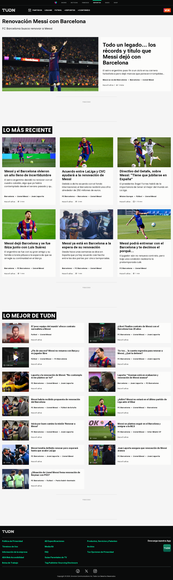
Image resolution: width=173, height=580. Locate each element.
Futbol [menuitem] (58, 10)
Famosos (85, 2)
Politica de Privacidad (12, 541)
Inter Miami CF (154, 432)
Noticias (74, 2)
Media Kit (49, 547)
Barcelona (135, 80)
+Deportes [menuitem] (69, 10)
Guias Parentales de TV (56, 557)
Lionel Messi (148, 80)
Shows (63, 2)
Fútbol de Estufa (68, 407)
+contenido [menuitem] (84, 10)
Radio (107, 2)
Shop (116, 2)
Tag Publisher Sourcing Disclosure (61, 563)
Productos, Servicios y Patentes (102, 541)
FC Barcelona (68, 196)
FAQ (46, 552)
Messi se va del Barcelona (115, 80)
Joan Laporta (37, 196)
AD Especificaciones (54, 541)
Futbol (34, 334)
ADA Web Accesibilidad (13, 557)
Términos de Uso (10, 547)
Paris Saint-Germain (65, 480)
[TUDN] (9, 10)
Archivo (90, 547)
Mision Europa (126, 196)
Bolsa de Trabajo (10, 563)
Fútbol (139, 196)
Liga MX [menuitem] (48, 10)
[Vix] (167, 10)
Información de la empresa (14, 552)
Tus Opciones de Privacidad (100, 552)
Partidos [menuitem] (37, 10)
